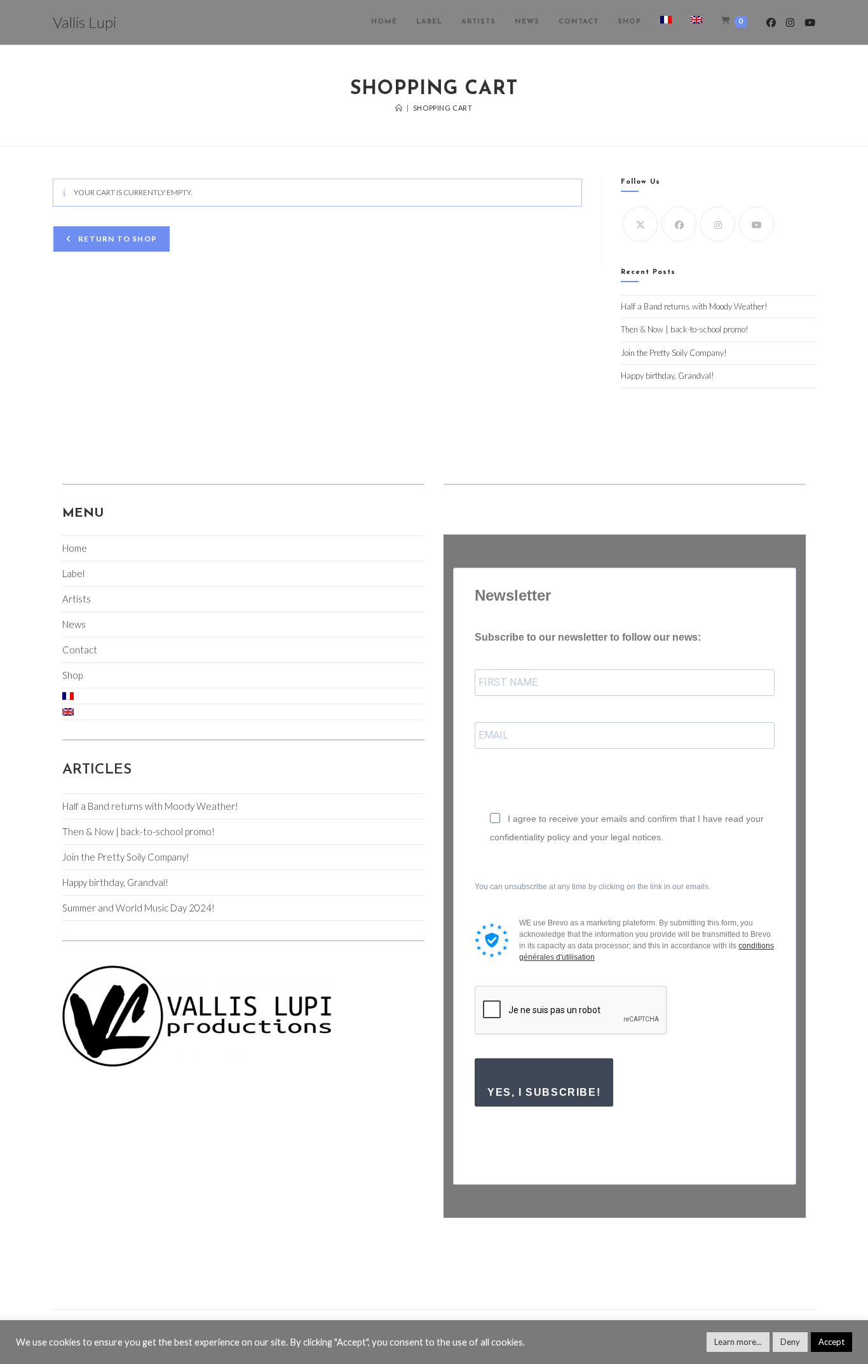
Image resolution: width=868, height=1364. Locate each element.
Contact (79, 649)
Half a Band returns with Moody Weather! (694, 306)
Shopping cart (443, 108)
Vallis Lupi (84, 22)
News (74, 624)
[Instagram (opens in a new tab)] (790, 22)
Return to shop (116, 238)
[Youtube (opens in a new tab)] (809, 22)
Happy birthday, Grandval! (667, 376)
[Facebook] (678, 224)
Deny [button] (790, 1342)
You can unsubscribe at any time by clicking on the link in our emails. (592, 886)
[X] (640, 224)
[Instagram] (717, 224)
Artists (76, 598)
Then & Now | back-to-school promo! (685, 329)
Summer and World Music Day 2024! (138, 907)
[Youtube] (756, 224)
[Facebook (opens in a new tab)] (771, 22)
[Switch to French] (666, 22)
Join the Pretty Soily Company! (674, 353)
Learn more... (738, 1342)
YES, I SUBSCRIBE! (543, 1092)
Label (73, 573)
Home (74, 548)
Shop (72, 675)
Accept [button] (831, 1342)
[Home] (399, 108)
